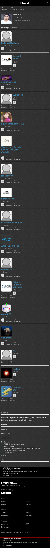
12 (17, 275)
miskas (16, 369)
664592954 (6, 269)
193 (13, 399)
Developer (5, 527)
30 (13, 362)
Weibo (28, 512)
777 (14, 350)
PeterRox (17, 14)
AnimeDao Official (10, 245)
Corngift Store (17, 57)
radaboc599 (7, 175)
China (5, 272)
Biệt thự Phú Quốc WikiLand (18, 285)
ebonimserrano (8, 81)
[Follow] (2, 48)
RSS (27, 524)
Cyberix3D (6, 314)
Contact (4, 504)
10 (13, 296)
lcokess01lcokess (10, 42)
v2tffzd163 (18, 94)
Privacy (28, 504)
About (3, 501)
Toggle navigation (3, 2)
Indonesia (6, 84)
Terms (28, 501)
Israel (5, 317)
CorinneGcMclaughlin (11, 222)
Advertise (4, 524)
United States (19, 17)
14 (17, 228)
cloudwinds (7, 337)
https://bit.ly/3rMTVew (22, 20)
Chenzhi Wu (17, 388)
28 (17, 251)
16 (17, 320)
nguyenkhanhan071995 (12, 123)
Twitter (3, 512)
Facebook (5, 515)
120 (13, 380)
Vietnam (6, 155)
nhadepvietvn (8, 198)
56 (17, 343)
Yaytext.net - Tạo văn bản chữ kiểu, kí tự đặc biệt (11, 150)
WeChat (29, 515)
